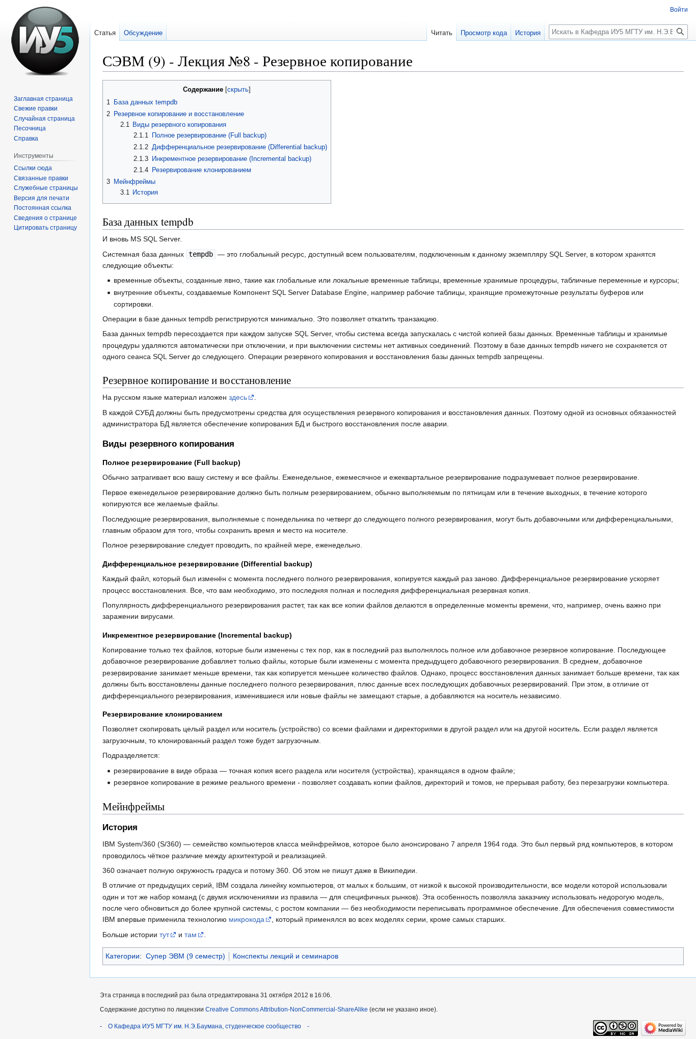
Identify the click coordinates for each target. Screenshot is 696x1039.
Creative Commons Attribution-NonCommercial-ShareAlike (286, 1009)
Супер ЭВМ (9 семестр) (185, 956)
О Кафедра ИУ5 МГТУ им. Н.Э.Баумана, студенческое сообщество (204, 1026)
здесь (238, 397)
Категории (122, 956)
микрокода (246, 919)
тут (164, 935)
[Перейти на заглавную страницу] (45, 40)
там (190, 935)
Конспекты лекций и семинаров (285, 956)
